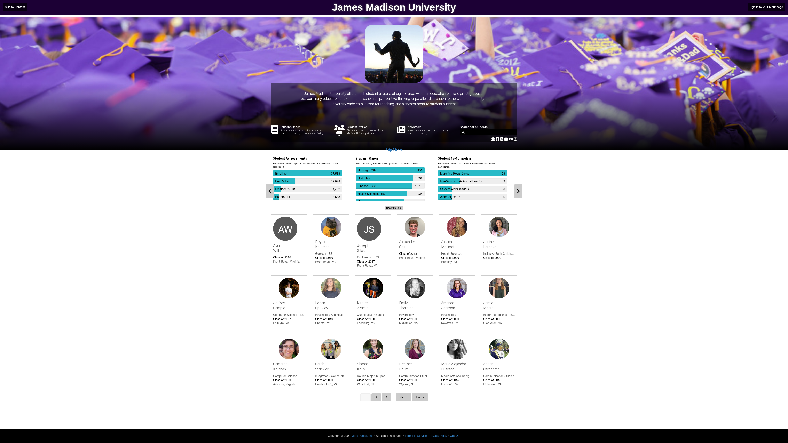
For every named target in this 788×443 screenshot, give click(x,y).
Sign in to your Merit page (766, 7)
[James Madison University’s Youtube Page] (511, 139)
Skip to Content (15, 7)
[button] (270, 191)
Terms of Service (416, 436)
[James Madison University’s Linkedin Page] (506, 139)
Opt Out (455, 436)
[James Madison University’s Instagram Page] (515, 139)
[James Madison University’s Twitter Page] (502, 139)
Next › (403, 397)
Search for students (474, 127)
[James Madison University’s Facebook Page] (498, 139)
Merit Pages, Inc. (362, 436)
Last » (420, 397)
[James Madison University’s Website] (493, 139)
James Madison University (394, 7)
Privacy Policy (438, 436)
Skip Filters (394, 149)
